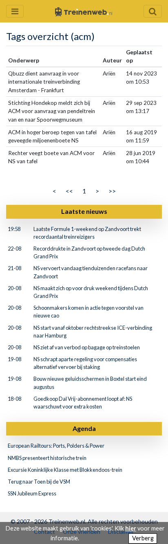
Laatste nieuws (84, 211)
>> (112, 191)
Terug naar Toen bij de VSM (39, 481)
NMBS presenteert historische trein (47, 458)
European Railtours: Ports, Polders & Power (56, 445)
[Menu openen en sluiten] (15, 11)
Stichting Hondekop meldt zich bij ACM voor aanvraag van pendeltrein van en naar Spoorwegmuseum (51, 111)
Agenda (84, 428)
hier (130, 528)
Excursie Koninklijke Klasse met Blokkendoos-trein (65, 469)
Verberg (143, 538)
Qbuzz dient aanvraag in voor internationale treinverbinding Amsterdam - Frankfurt (44, 81)
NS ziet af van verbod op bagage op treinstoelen (86, 347)
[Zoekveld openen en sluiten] (153, 11)
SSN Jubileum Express (32, 493)
